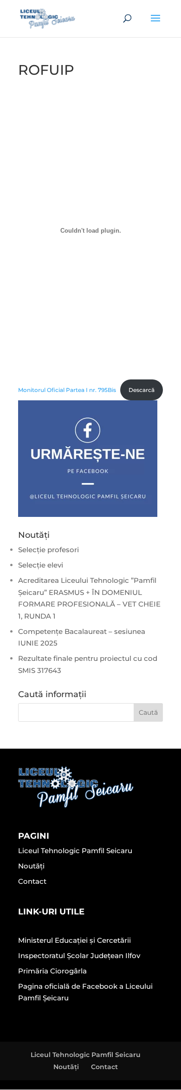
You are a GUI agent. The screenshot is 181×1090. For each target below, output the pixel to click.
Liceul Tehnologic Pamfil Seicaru (75, 850)
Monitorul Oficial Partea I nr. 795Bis (67, 389)
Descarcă (142, 389)
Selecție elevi (40, 565)
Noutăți (31, 866)
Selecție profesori (48, 549)
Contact (32, 881)
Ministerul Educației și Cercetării (74, 940)
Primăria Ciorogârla (52, 970)
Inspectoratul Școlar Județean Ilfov (79, 955)
